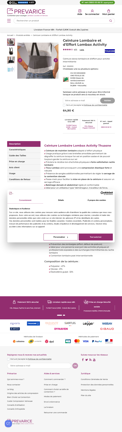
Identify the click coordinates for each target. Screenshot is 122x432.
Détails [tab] (61, 200)
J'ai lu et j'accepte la (86, 105)
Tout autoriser (96, 237)
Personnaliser (59, 237)
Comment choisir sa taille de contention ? (56, 390)
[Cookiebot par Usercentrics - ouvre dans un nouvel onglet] (102, 193)
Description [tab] (15, 144)
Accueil (10, 35)
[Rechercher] (111, 21)
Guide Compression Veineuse (20, 401)
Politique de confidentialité (95, 105)
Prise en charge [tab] (17, 161)
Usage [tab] (12, 173)
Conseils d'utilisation (16, 405)
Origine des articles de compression (22, 393)
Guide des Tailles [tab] (17, 155)
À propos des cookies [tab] (97, 200)
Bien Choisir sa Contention (18, 397)
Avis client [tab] (14, 167)
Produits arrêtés (23, 35)
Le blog (10, 389)
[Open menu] (9, 21)
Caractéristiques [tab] (17, 149)
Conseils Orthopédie (16, 409)
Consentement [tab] (25, 200)
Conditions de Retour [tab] (19, 179)
